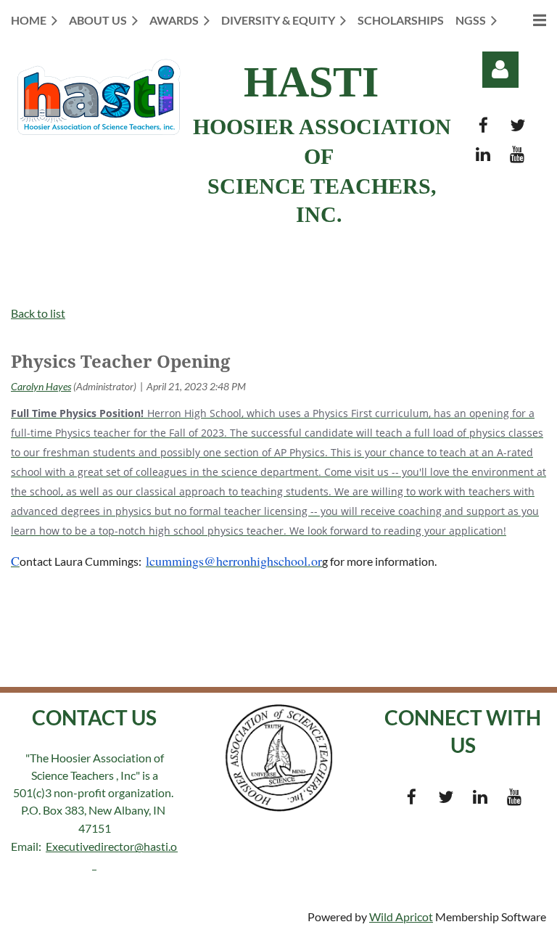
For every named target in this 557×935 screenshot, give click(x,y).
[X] (517, 125)
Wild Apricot (401, 916)
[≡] (527, 20)
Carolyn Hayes (41, 386)
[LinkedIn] (483, 154)
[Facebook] (483, 125)
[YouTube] (517, 154)
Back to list (38, 313)
